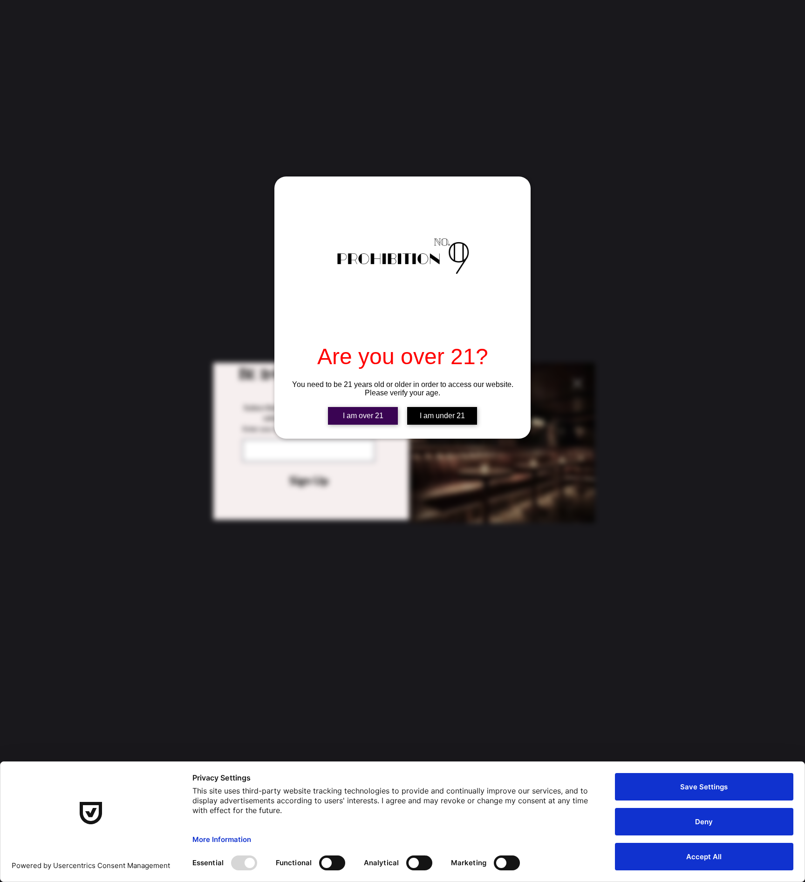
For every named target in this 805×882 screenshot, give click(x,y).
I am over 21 (363, 416)
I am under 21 (442, 416)
